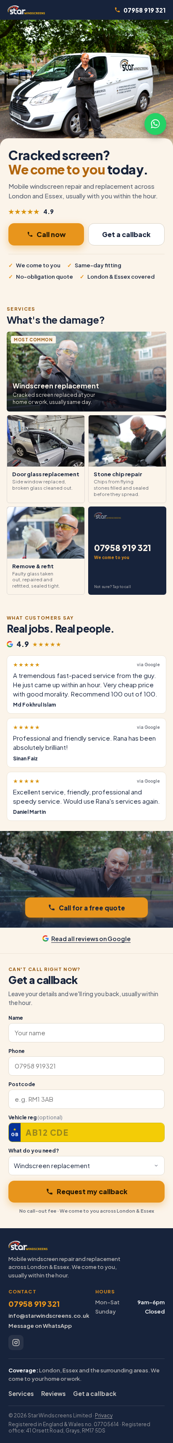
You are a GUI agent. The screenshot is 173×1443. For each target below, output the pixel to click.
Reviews (53, 1393)
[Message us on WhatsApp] (155, 124)
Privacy (104, 1415)
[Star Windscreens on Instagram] (16, 1342)
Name (15, 1018)
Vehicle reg (35, 1117)
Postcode (21, 1084)
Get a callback (126, 234)
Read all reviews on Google (91, 938)
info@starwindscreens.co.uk (48, 1315)
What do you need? (33, 1151)
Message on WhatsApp (40, 1325)
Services (21, 1393)
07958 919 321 (144, 10)
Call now (51, 234)
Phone (16, 1051)
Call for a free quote (92, 908)
